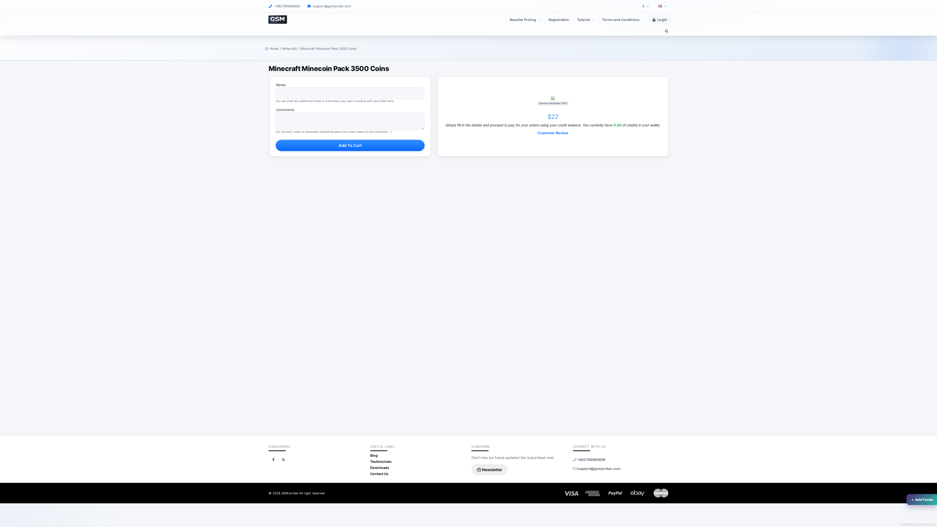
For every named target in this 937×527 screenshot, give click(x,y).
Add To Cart (350, 145)
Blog (374, 455)
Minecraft (289, 49)
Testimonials (381, 461)
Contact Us (379, 474)
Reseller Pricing (523, 20)
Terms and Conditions (620, 20)
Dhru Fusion (927, 524)
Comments (285, 110)
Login (662, 20)
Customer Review (553, 133)
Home (274, 49)
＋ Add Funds (922, 499)
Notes (281, 85)
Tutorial (584, 20)
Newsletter (491, 469)
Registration (559, 20)
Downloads (379, 468)
